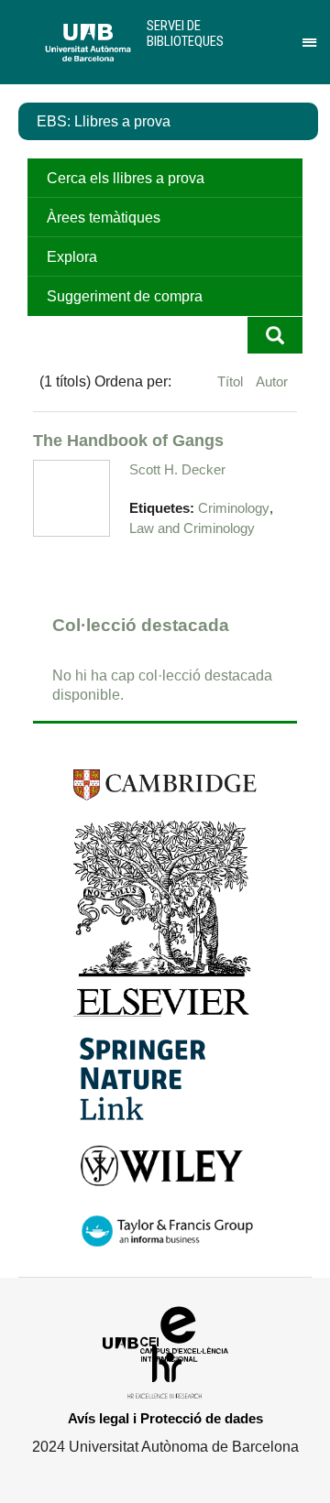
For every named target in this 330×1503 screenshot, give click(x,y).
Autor (272, 381)
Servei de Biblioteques (185, 33)
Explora (72, 257)
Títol (232, 381)
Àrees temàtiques (103, 217)
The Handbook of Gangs (128, 440)
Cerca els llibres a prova (125, 178)
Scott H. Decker (177, 469)
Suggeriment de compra (125, 296)
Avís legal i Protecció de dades (165, 1418)
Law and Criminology (192, 528)
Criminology (234, 508)
